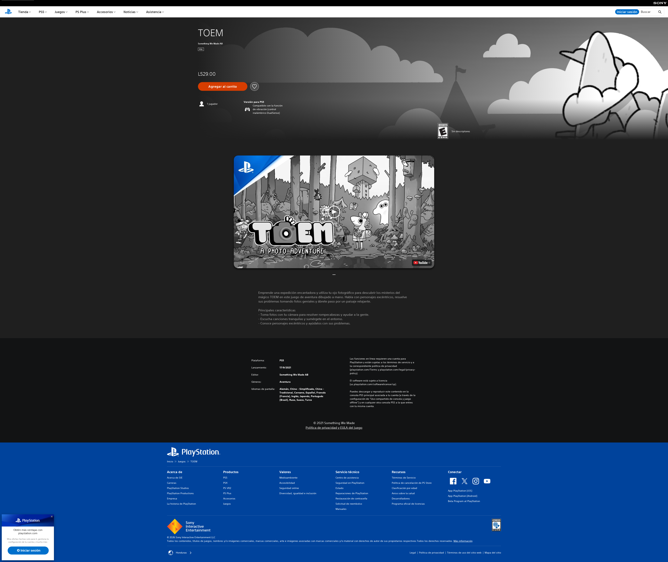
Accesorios (105, 12)
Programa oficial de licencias (408, 503)
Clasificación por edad (404, 488)
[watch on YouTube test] (422, 263)
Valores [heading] (285, 472)
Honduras (181, 552)
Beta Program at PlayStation (464, 501)
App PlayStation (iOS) (460, 490)
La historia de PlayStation (181, 503)
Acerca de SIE (174, 477)
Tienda (23, 12)
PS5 (41, 12)
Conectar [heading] (455, 472)
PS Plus (80, 12)
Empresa (172, 498)
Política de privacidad (431, 552)
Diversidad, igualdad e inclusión (297, 493)
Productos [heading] (230, 472)
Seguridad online (289, 488)
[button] (334, 212)
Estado (339, 488)
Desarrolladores (401, 498)
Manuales (341, 509)
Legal (413, 552)
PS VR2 (227, 488)
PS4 (225, 482)
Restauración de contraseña (351, 498)
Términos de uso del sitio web (464, 552)
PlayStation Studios (178, 488)
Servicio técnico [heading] (347, 472)
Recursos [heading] (398, 472)
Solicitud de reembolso (349, 503)
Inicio (170, 461)
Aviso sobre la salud (403, 493)
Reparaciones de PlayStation (352, 493)
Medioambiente (288, 477)
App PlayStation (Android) (462, 495)
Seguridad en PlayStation (350, 482)
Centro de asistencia (347, 477)
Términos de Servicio (404, 477)
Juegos (60, 12)
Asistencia (153, 12)
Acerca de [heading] (174, 472)
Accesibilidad (287, 482)
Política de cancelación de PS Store (412, 482)
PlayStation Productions (180, 493)
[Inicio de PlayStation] (8, 12)
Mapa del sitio (493, 552)
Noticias (130, 12)
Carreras (171, 482)
